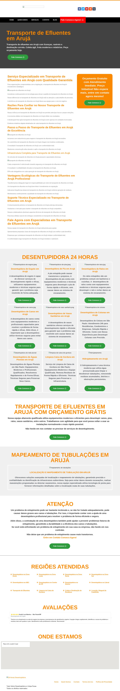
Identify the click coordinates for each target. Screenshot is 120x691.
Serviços (35, 20)
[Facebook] (79, 8)
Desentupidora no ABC (21, 582)
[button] (21, 575)
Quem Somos (23, 20)
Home (11, 20)
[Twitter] (83, 8)
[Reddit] (90, 8)
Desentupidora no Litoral (100, 582)
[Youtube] (86, 8)
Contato (45, 20)
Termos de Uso (87, 682)
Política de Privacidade (104, 682)
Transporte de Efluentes (21, 590)
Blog (55, 20)
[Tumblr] (94, 8)
